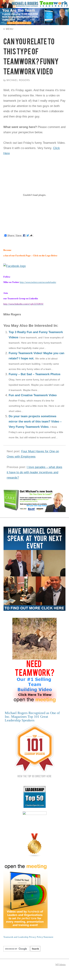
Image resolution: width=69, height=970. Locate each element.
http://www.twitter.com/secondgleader (38, 282)
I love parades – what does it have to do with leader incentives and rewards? (34, 472)
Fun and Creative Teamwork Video (33, 395)
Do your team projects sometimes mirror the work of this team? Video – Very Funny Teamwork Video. (35, 421)
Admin (60, 964)
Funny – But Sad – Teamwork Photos (34, 374)
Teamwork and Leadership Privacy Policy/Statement (28, 937)
